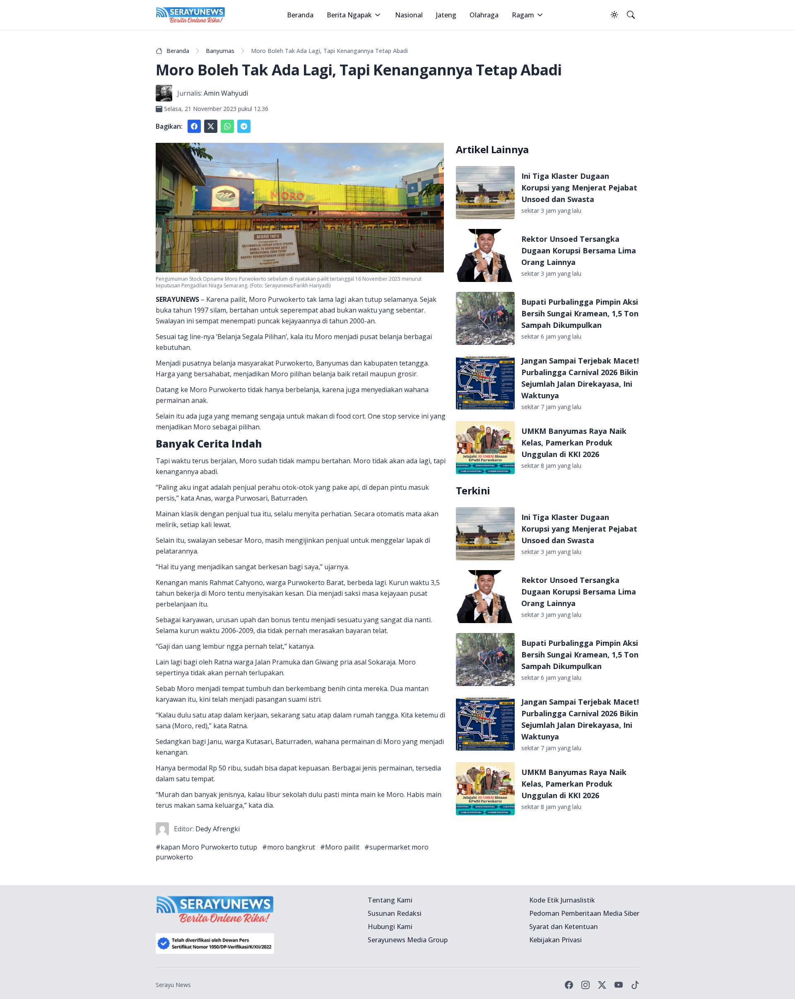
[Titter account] (602, 985)
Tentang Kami (390, 900)
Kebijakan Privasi (555, 939)
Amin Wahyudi (226, 93)
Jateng (446, 14)
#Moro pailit (339, 847)
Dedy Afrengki (217, 828)
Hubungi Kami (390, 926)
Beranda (300, 14)
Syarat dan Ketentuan (563, 926)
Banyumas (220, 51)
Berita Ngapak (349, 14)
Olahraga (484, 14)
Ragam (523, 14)
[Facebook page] (569, 985)
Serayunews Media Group (408, 939)
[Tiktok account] (635, 985)
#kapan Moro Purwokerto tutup (206, 847)
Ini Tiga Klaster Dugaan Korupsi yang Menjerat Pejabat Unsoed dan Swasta (579, 187)
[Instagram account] (585, 985)
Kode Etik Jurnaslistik (562, 900)
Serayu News (173, 985)
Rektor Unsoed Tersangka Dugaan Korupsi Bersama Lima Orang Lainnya (578, 250)
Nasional (409, 14)
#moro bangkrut (288, 847)
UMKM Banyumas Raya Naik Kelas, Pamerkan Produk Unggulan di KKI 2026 (573, 442)
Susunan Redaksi (395, 913)
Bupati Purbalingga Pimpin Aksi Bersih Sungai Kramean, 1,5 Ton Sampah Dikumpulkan (579, 313)
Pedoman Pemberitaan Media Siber (584, 913)
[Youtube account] (618, 985)
